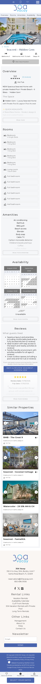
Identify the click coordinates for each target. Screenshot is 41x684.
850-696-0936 (20, 582)
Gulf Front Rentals (20, 604)
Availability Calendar (20, 601)
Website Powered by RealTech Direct (22, 663)
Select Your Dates (20, 680)
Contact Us (20, 629)
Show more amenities (20, 252)
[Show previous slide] (5, 423)
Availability (31, 15)
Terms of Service (29, 667)
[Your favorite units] (27, 2)
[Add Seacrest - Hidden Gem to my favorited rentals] (37, 21)
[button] (37, 2)
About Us (20, 623)
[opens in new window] (15, 588)
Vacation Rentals (20, 598)
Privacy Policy (29, 659)
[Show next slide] (36, 423)
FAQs (20, 626)
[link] (20, 428)
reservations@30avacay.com (20, 579)
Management (20, 621)
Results (6, 47)
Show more (20, 120)
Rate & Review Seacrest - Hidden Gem (21, 369)
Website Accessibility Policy (15, 659)
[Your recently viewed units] (13, 2)
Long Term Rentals (20, 611)
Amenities (21, 15)
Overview (4, 15)
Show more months (20, 319)
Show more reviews (20, 399)
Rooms (13, 15)
